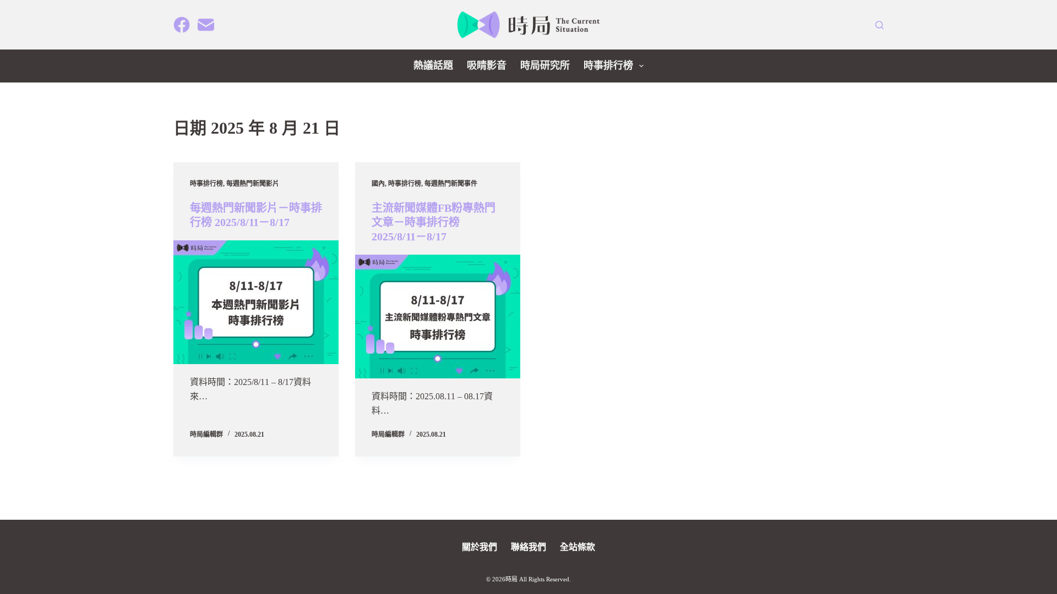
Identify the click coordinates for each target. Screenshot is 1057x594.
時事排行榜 (608, 65)
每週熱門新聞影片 (252, 184)
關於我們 (479, 547)
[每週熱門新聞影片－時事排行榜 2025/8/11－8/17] (256, 302)
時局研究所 (545, 65)
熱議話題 (433, 65)
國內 (378, 184)
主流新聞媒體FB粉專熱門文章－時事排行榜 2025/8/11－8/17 (433, 222)
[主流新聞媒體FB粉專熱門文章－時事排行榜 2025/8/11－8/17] (437, 316)
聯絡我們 (528, 547)
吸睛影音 (486, 65)
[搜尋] (879, 25)
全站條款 (577, 547)
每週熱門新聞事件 (450, 184)
